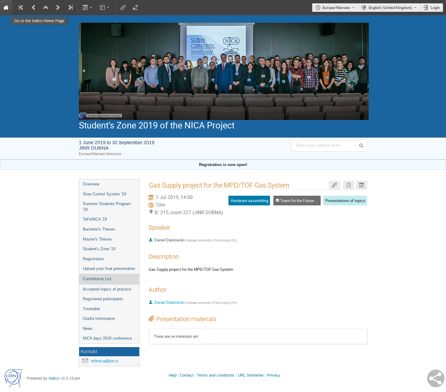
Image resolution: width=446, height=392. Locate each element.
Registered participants (103, 299)
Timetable (91, 309)
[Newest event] (70, 7)
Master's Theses (97, 239)
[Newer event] (58, 7)
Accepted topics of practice (107, 289)
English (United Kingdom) (390, 7)
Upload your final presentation (109, 268)
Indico (54, 378)
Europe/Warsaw (336, 7)
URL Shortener (251, 375)
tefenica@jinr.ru (104, 361)
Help (173, 375)
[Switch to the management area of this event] (135, 7)
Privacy (273, 375)
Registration (93, 259)
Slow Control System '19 (104, 194)
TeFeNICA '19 (95, 219)
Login (435, 7)
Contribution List (97, 279)
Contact (187, 375)
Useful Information (99, 318)
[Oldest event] (21, 7)
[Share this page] (435, 378)
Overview (91, 184)
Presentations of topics (345, 200)
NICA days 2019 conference (107, 338)
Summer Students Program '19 (107, 206)
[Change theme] (105, 7)
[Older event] (34, 7)
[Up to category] (46, 7)
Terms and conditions (216, 375)
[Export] (87, 7)
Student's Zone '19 (99, 249)
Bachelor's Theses (99, 229)
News (88, 328)
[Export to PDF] (348, 185)
